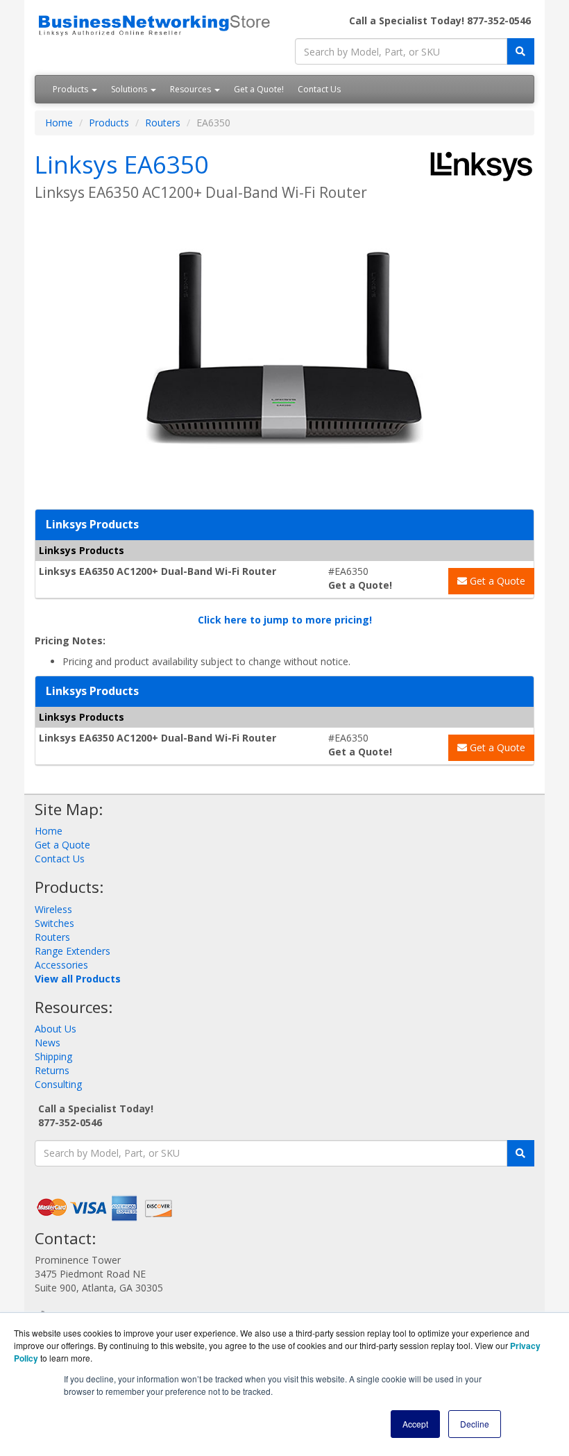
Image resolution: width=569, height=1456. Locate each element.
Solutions (130, 89)
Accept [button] (415, 1424)
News (47, 1042)
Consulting (58, 1084)
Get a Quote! (259, 89)
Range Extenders (72, 950)
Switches (54, 923)
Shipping (53, 1056)
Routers (162, 122)
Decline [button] (474, 1424)
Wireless (53, 909)
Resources (191, 89)
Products (71, 89)
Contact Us (319, 89)
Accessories (61, 964)
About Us (55, 1028)
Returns (52, 1070)
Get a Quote (496, 580)
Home (59, 122)
